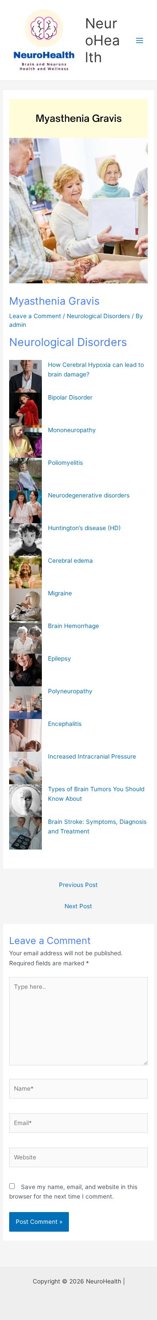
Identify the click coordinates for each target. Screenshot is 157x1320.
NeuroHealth (102, 40)
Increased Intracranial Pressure (92, 756)
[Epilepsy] (25, 670)
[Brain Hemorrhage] (25, 637)
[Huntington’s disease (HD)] (25, 539)
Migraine (60, 593)
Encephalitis (65, 723)
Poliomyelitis (65, 462)
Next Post (78, 906)
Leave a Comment (35, 315)
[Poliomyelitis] (25, 474)
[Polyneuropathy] (25, 702)
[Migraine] (25, 604)
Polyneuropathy (70, 691)
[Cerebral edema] (25, 572)
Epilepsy (59, 658)
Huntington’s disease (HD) (84, 527)
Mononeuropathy (72, 430)
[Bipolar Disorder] (25, 409)
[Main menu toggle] (140, 40)
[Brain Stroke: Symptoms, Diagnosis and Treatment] (25, 833)
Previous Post (78, 884)
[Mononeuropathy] (25, 441)
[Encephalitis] (25, 735)
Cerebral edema (70, 560)
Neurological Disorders (98, 315)
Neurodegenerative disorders (89, 495)
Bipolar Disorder (70, 397)
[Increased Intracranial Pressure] (25, 768)
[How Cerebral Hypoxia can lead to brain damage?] (25, 376)
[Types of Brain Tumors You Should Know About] (25, 800)
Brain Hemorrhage (73, 625)
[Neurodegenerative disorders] (25, 506)
